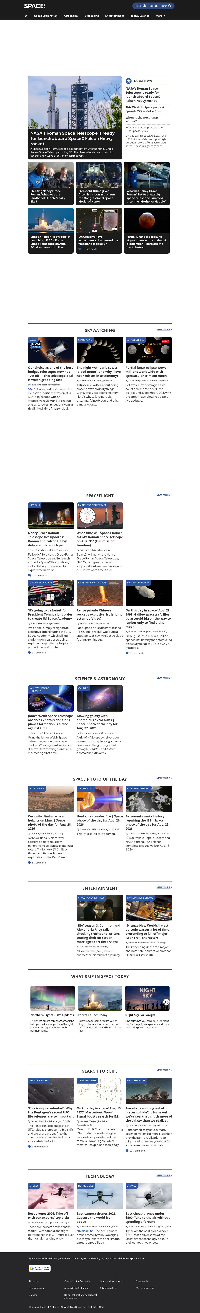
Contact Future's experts (77, 1281)
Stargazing (92, 15)
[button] (165, 6)
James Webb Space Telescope (40, 690)
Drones (34, 1185)
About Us (33, 1281)
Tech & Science (140, 15)
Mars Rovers (37, 788)
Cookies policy (36, 1288)
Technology (86, 788)
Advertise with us (108, 1288)
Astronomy (71, 15)
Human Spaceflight (138, 788)
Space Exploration (46, 15)
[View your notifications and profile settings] (156, 6)
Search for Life (39, 1080)
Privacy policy (143, 1281)
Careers (33, 1294)
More (159, 15)
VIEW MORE (163, 329)
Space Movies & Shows (91, 897)
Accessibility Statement (76, 1288)
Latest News (143, 81)
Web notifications (145, 1288)
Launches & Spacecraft (92, 505)
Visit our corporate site (131, 1258)
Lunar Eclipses (135, 339)
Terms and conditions (111, 1281)
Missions (35, 505)
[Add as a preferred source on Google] (40, 1268)
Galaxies (83, 688)
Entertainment (114, 15)
